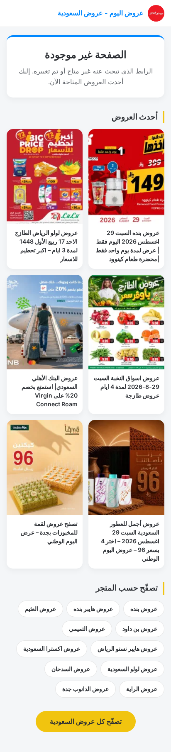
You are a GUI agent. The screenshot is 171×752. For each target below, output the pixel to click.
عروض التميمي (87, 628)
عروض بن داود (139, 628)
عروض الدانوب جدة (85, 688)
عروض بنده (143, 608)
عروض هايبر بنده (93, 608)
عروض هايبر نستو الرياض (127, 648)
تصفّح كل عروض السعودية (86, 721)
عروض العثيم (40, 608)
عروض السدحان (70, 668)
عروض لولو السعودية (132, 668)
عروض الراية (141, 688)
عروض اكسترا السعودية (51, 648)
